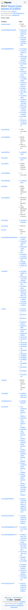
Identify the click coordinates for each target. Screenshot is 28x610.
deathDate (5, 173)
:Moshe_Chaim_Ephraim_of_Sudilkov (23, 519)
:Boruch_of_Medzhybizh (23, 78)
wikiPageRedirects (9, 527)
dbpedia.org (15, 15)
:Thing (23, 309)
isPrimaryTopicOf (7, 515)
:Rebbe (23, 354)
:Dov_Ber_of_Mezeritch (23, 73)
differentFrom (6, 401)
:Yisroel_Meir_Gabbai (23, 553)
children (4, 163)
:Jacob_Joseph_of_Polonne (23, 84)
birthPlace (5, 152)
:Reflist (23, 263)
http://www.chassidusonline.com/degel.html (23, 41)
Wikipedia (22, 601)
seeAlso (4, 393)
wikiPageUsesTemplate (9, 237)
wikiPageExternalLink (8, 30)
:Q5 (23, 337)
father (4, 186)
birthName (5, 137)
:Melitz (23, 564)
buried (4, 158)
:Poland (23, 49)
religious (14, 11)
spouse (4, 226)
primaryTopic (7, 583)
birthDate (5, 129)
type (3, 309)
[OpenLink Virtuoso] (8, 597)
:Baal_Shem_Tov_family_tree (23, 395)
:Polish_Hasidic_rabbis (23, 52)
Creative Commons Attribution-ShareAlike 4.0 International (14, 605)
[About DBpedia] (6, 2)
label (3, 380)
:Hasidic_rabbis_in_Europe (23, 108)
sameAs (4, 406)
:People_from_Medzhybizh (23, 58)
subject (4, 271)
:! (21, 252)
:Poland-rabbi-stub (23, 248)
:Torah (23, 62)
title (3, 230)
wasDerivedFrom (7, 498)
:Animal (23, 342)
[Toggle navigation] (25, 2)
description (5, 24)
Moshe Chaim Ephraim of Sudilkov (11, 7)
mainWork (5, 197)
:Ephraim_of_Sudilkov (23, 529)
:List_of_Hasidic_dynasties (23, 572)
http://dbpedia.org (18, 13)
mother (4, 220)
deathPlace (5, 180)
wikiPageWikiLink (7, 49)
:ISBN (22, 262)
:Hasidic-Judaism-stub (23, 243)
